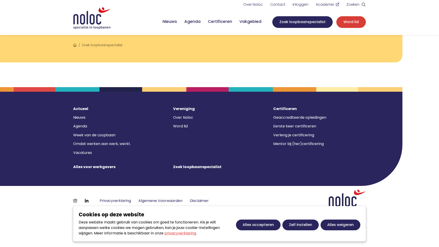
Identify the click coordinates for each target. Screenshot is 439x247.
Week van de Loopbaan (94, 135)
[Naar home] (92, 18)
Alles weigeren (340, 224)
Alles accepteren (258, 224)
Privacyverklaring (115, 200)
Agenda (192, 21)
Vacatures (82, 152)
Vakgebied (250, 21)
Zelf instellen (300, 224)
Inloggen (300, 4)
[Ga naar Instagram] (75, 201)
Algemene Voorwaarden (160, 200)
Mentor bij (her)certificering (298, 143)
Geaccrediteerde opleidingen (299, 117)
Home (75, 44)
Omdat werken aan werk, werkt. (102, 143)
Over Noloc (253, 4)
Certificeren (220, 21)
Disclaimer (199, 200)
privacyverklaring (180, 233)
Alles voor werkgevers (94, 166)
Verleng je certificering (293, 135)
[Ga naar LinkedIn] (87, 201)
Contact (277, 4)
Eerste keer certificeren (294, 126)
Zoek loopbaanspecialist (302, 21)
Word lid (351, 21)
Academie (325, 4)
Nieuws (170, 21)
